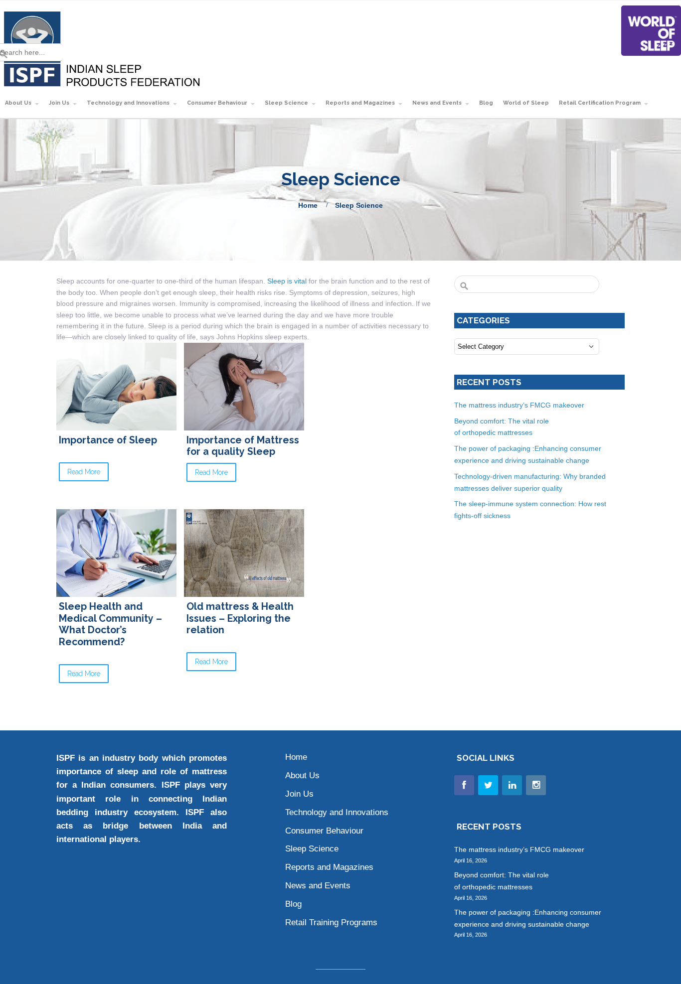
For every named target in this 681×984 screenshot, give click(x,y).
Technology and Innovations (128, 103)
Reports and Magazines (360, 103)
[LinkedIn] (512, 785)
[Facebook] (464, 785)
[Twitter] (488, 785)
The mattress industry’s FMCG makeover (520, 405)
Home (308, 205)
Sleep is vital (287, 281)
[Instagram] (536, 785)
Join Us (299, 794)
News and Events (437, 103)
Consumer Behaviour (217, 103)
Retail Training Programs (331, 922)
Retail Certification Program (600, 103)
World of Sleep (526, 103)
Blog (486, 103)
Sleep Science (286, 103)
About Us (302, 775)
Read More (83, 472)
